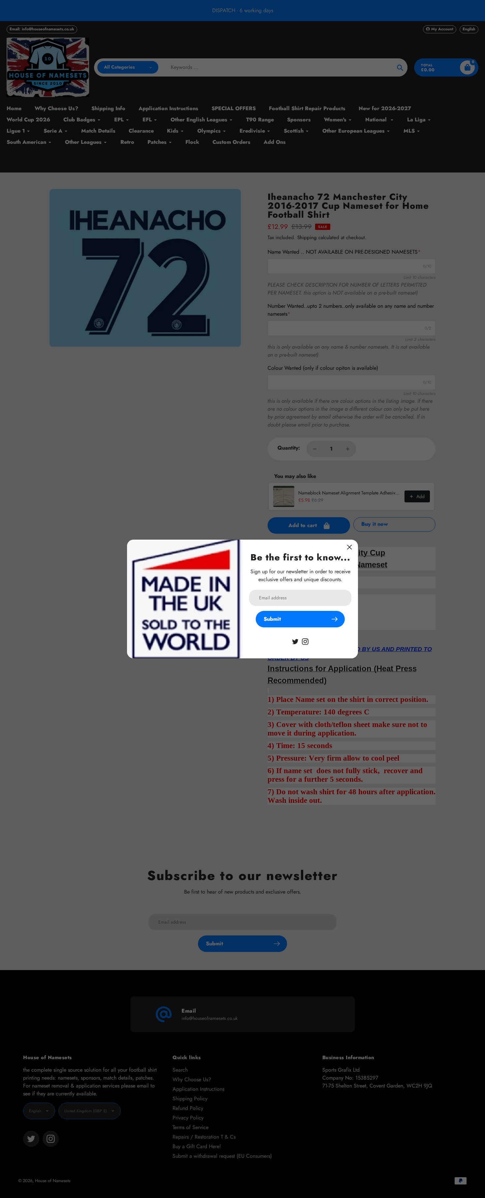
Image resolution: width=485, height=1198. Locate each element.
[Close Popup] (349, 547)
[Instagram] (305, 641)
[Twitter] (295, 641)
